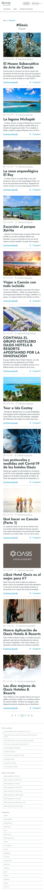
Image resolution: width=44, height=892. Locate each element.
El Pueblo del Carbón (9, 752)
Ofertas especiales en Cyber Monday (13, 795)
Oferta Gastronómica (9, 838)
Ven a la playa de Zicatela (11, 767)
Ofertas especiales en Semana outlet (13, 806)
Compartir (37, 82)
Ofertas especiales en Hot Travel (12, 799)
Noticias (6, 883)
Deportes (6, 875)
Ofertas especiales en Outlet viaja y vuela (14, 802)
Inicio (4, 20)
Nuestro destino (8, 819)
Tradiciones (7, 864)
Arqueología (7, 853)
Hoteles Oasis (7, 827)
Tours (5, 830)
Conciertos (6, 857)
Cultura (6, 842)
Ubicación (6, 887)
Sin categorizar (8, 845)
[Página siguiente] (32, 715)
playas (5, 872)
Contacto (26, 3)
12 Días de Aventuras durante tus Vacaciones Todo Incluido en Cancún (20, 736)
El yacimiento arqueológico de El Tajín (14, 755)
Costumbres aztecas (9, 759)
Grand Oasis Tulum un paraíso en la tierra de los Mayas (18, 740)
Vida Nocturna (8, 860)
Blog (15, 9)
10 (28, 715)
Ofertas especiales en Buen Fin (12, 776)
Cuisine (6, 849)
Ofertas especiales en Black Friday (13, 780)
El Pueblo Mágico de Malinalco (12, 748)
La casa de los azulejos (10, 763)
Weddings (6, 879)
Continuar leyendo (10, 82)
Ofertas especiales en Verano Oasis (13, 791)
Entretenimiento (8, 823)
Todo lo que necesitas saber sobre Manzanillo (16, 744)
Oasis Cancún (7, 834)
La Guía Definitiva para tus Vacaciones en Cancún (17, 731)
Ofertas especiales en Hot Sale (12, 784)
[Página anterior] (12, 715)
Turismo (6, 815)
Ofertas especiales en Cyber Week (13, 787)
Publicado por (25, 59)
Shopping (6, 868)
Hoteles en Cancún (26, 9)
